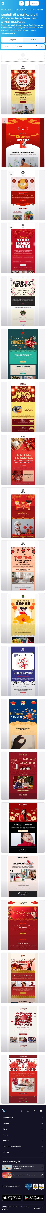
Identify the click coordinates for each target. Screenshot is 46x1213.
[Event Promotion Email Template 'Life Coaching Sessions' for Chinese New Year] (23, 248)
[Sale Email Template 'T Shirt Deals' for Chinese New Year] (23, 354)
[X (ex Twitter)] (34, 1111)
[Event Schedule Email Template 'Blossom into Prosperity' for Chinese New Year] (23, 301)
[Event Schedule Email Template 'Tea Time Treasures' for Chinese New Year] (23, 460)
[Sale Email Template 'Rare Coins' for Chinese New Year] (23, 724)
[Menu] (43, 3)
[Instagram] (28, 1111)
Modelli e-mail (6, 10)
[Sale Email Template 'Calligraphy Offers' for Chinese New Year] (23, 925)
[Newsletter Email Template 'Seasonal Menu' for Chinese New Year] (23, 776)
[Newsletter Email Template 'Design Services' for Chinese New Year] (23, 1079)
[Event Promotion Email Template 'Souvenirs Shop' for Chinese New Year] (23, 671)
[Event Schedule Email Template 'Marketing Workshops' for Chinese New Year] (23, 407)
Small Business (21, 10)
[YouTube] (41, 1111)
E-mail (33, 40)
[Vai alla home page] (2, 3)
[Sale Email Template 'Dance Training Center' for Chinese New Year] (23, 978)
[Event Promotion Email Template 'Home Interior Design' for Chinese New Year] (23, 565)
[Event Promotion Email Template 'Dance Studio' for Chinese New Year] (23, 195)
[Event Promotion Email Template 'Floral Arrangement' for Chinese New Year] (23, 89)
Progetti (12, 40)
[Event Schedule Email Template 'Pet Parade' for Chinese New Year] (23, 512)
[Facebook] (21, 1111)
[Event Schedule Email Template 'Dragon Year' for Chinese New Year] (23, 618)
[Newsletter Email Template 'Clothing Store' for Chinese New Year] (23, 827)
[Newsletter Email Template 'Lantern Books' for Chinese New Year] (23, 1029)
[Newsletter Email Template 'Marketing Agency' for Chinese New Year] (23, 876)
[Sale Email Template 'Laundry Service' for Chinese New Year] (23, 142)
